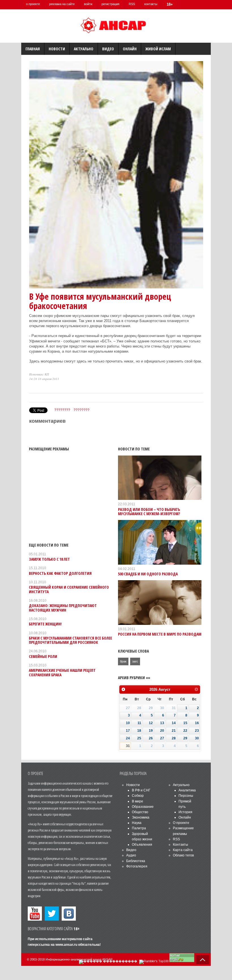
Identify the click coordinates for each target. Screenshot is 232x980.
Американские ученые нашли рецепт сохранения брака (62, 672)
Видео (108, 48)
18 (139, 731)
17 (128, 731)
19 (151, 731)
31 (128, 746)
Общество (140, 812)
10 (128, 723)
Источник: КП (39, 374)
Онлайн (130, 48)
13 (162, 723)
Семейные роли (43, 656)
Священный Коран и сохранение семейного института (69, 589)
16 (197, 723)
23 (197, 731)
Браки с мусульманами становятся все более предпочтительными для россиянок (70, 640)
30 (197, 738)
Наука (136, 823)
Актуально (83, 48)
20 (162, 731)
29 (185, 738)
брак (123, 661)
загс (135, 661)
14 (174, 723)
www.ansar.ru (66, 945)
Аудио (131, 855)
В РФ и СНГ (141, 790)
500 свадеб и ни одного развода (148, 574)
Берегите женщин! (45, 624)
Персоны (186, 796)
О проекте (181, 823)
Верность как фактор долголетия (60, 573)
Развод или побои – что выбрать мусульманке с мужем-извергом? (149, 511)
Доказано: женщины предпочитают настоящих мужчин (63, 607)
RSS (132, 4)
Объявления (142, 845)
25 (139, 738)
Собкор (138, 796)
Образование (143, 807)
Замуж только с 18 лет (49, 559)
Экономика (140, 817)
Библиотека (135, 861)
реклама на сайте (62, 4)
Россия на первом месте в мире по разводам (159, 634)
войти (88, 4)
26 (151, 738)
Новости (57, 48)
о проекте (33, 4)
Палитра (139, 828)
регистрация (110, 4)
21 (174, 731)
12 (151, 723)
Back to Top (202, 959)
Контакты (180, 845)
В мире (137, 801)
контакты (150, 4)
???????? (62, 410)
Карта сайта (183, 850)
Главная (32, 48)
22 (185, 731)
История (185, 812)
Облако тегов (183, 855)
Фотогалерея (136, 866)
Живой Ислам (158, 48)
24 (128, 738)
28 (174, 738)
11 (139, 723)
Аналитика (187, 790)
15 (185, 723)
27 (162, 738)
